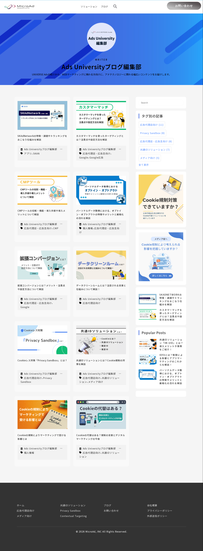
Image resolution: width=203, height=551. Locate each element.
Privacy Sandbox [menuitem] (70, 510)
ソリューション (89, 6)
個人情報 (88, 228)
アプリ (28, 153)
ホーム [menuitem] (20, 505)
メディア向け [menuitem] (24, 516)
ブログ (104, 6)
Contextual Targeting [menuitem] (73, 516)
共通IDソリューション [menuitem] (73, 505)
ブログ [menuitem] (107, 505)
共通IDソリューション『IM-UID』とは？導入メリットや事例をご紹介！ (171, 344)
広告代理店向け (91, 303)
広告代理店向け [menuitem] (25, 510)
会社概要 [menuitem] (152, 505)
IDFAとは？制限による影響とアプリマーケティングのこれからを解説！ (171, 359)
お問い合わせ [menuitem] (111, 510)
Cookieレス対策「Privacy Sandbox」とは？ (42, 360)
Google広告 (96, 157)
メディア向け (95, 382)
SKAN (36, 153)
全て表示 (144, 164)
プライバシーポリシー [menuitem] (159, 510)
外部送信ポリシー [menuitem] (157, 516)
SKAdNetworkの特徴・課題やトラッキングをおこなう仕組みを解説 (170, 299)
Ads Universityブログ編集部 (40, 149)
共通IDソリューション (155, 149)
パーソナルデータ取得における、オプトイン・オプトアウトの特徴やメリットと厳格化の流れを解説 (100, 214)
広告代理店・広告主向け (96, 153)
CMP (55, 228)
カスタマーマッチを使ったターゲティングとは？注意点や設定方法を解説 (170, 314)
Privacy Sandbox (152, 133)
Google (83, 157)
